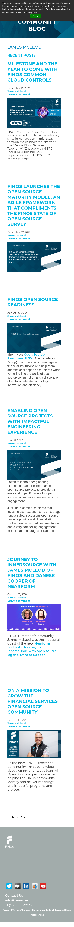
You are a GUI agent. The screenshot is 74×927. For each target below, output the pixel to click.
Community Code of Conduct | (48, 910)
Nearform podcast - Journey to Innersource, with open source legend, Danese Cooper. (32, 649)
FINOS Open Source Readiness (32, 302)
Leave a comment (18, 94)
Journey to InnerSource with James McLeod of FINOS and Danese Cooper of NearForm (31, 573)
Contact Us (14, 895)
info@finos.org (17, 900)
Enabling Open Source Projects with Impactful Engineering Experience (30, 421)
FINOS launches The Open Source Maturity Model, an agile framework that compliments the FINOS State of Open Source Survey (33, 205)
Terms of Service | (22, 910)
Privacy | (7, 910)
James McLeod (16, 91)
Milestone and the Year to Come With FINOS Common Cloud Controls (32, 72)
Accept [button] (36, 15)
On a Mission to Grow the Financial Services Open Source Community (32, 701)
